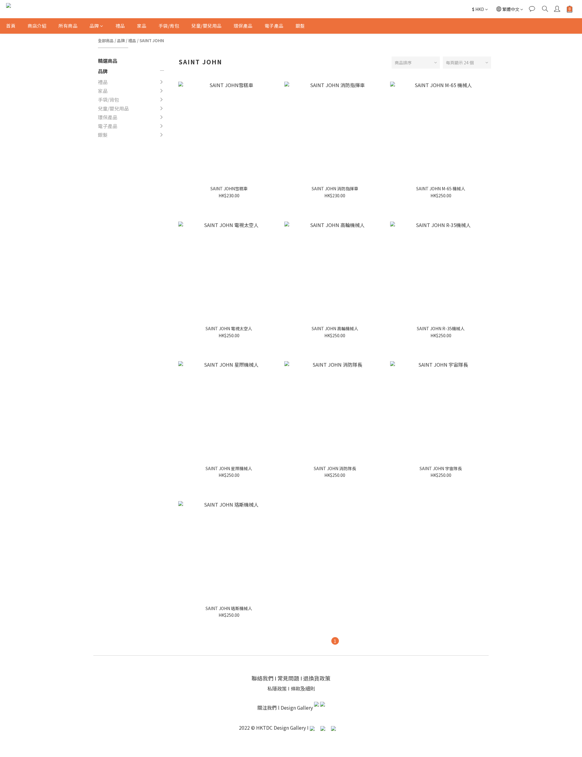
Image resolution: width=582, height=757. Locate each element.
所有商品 (68, 25)
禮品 (120, 25)
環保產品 (243, 25)
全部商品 (106, 40)
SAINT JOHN (151, 40)
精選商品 (107, 60)
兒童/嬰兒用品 (206, 25)
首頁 (10, 25)
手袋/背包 (169, 25)
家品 (141, 25)
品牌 (94, 25)
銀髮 (300, 25)
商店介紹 (37, 25)
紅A (175, 155)
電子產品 (274, 25)
